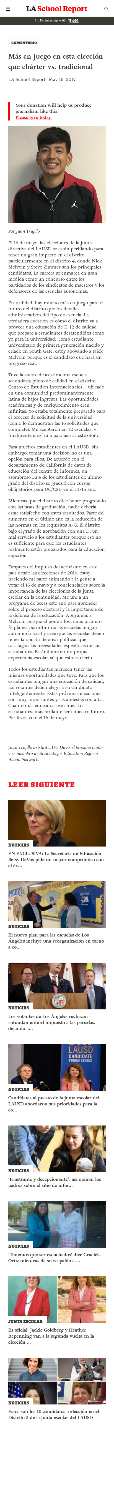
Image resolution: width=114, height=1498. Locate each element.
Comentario (24, 43)
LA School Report (57, 8)
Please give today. (33, 117)
